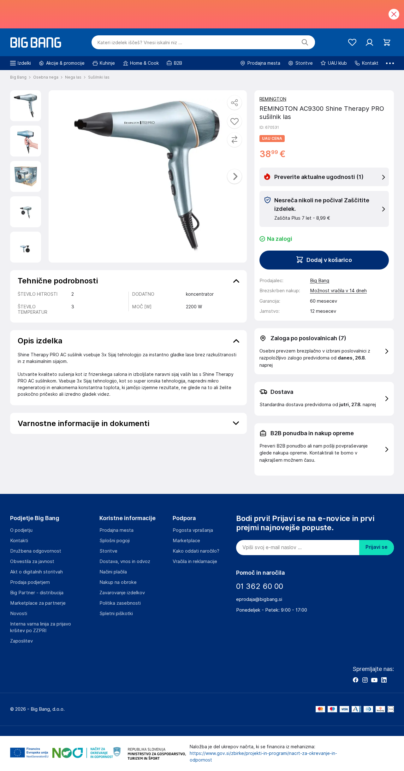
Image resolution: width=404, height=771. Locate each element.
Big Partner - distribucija (36, 593)
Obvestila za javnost (32, 561)
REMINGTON (272, 99)
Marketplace (186, 540)
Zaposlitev (21, 641)
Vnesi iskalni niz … (139, 42)
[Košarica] (387, 42)
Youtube (374, 680)
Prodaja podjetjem (30, 582)
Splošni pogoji (114, 540)
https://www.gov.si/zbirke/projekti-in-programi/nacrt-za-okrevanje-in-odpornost (263, 756)
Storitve (108, 551)
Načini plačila (113, 572)
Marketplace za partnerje (38, 603)
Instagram (365, 680)
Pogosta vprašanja (193, 530)
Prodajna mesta (116, 530)
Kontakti (19, 540)
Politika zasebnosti (120, 603)
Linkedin (384, 680)
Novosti (18, 613)
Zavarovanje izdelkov (122, 593)
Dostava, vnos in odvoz (124, 561)
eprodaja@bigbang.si (259, 599)
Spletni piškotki (116, 613)
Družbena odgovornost (35, 551)
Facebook (355, 680)
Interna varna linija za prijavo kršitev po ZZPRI (40, 627)
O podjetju (21, 530)
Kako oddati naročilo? (196, 551)
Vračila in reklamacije (195, 561)
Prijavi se (376, 547)
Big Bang (319, 280)
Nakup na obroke (118, 582)
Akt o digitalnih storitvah (36, 572)
